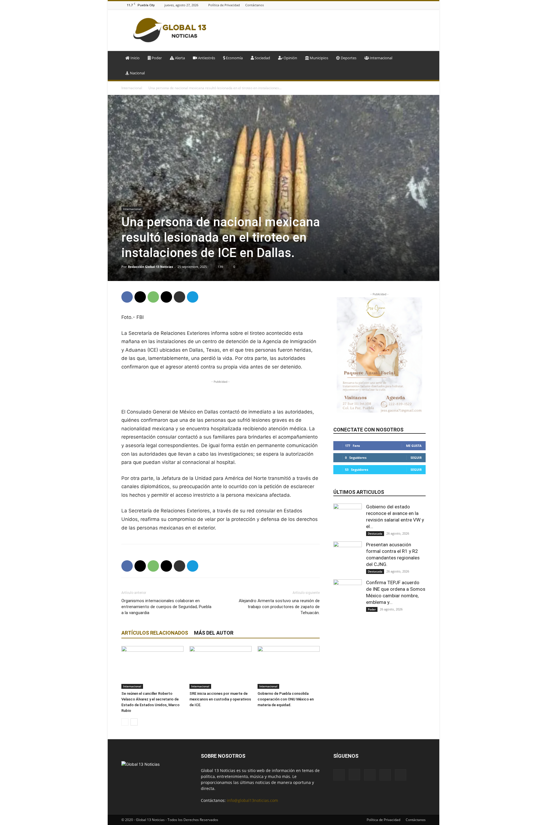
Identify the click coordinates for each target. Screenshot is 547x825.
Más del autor (213, 633)
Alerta (179, 57)
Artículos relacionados (154, 633)
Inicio (135, 57)
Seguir (416, 457)
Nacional (137, 73)
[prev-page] (124, 722)
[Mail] (408, 5)
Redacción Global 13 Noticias (150, 266)
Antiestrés (206, 57)
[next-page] (134, 722)
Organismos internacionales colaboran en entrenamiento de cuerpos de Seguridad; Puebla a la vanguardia (166, 606)
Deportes (348, 57)
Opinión (290, 57)
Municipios (318, 57)
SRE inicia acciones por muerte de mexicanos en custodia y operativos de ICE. (220, 699)
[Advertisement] (322, 30)
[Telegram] (192, 297)
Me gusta (414, 445)
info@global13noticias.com (252, 800)
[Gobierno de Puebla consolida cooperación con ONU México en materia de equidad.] (289, 667)
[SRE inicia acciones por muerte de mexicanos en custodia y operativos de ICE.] (220, 667)
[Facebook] (394, 5)
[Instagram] (401, 5)
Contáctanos (254, 5)
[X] (422, 5)
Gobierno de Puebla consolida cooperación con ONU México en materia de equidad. (286, 699)
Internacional (380, 57)
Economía (234, 57)
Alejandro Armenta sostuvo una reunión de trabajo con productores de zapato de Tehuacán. (279, 606)
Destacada (375, 533)
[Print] (179, 297)
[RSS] (415, 5)
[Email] (166, 297)
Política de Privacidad (224, 5)
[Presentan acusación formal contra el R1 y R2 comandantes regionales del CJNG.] (347, 555)
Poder (156, 57)
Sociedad (262, 57)
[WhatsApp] (153, 297)
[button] (419, 58)
